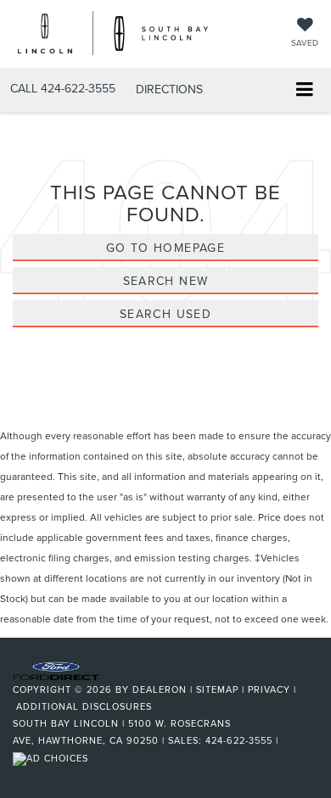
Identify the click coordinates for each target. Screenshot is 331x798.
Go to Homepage (166, 247)
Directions (169, 89)
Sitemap (217, 689)
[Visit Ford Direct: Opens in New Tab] (53, 757)
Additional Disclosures (84, 706)
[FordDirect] (56, 669)
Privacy (269, 689)
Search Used (165, 313)
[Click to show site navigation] (304, 90)
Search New (166, 280)
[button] (63, 88)
